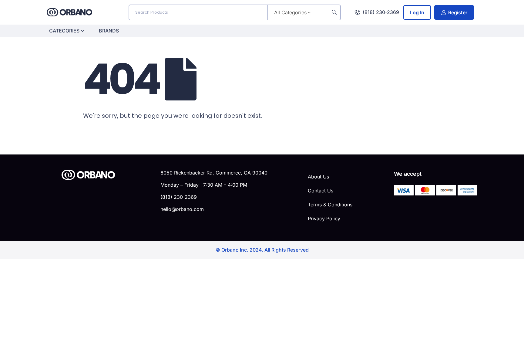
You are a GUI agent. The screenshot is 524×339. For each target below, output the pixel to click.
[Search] (334, 12)
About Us (318, 177)
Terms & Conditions (330, 205)
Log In (417, 12)
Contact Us (320, 191)
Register (457, 12)
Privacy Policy (324, 218)
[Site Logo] (69, 12)
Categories (64, 31)
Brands (109, 31)
